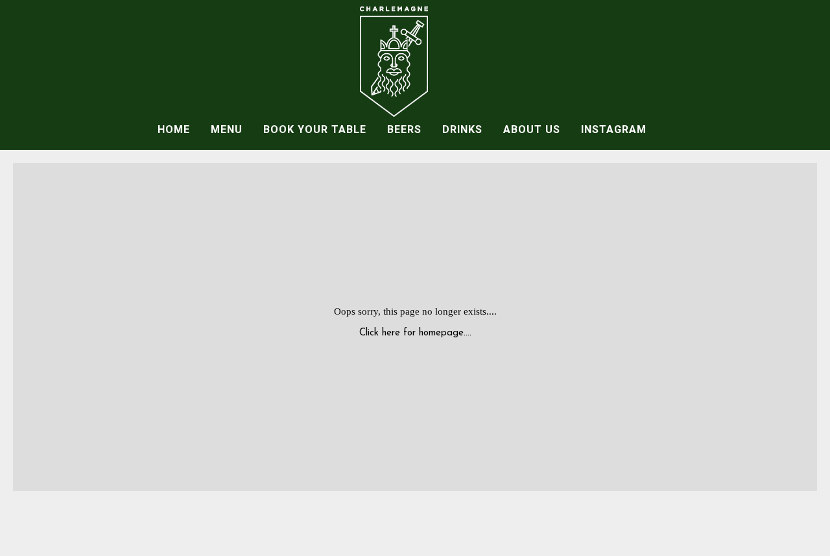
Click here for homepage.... (415, 333)
